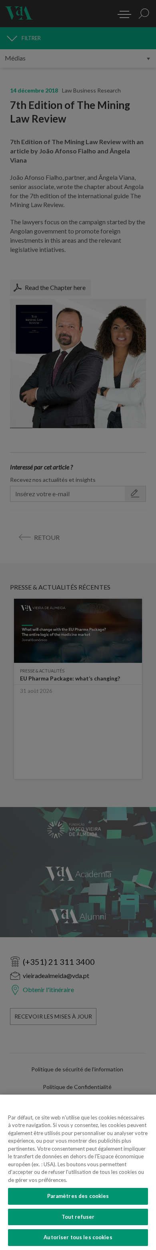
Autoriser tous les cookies (78, 1237)
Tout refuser (78, 1217)
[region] (78, 1172)
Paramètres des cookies (78, 1196)
